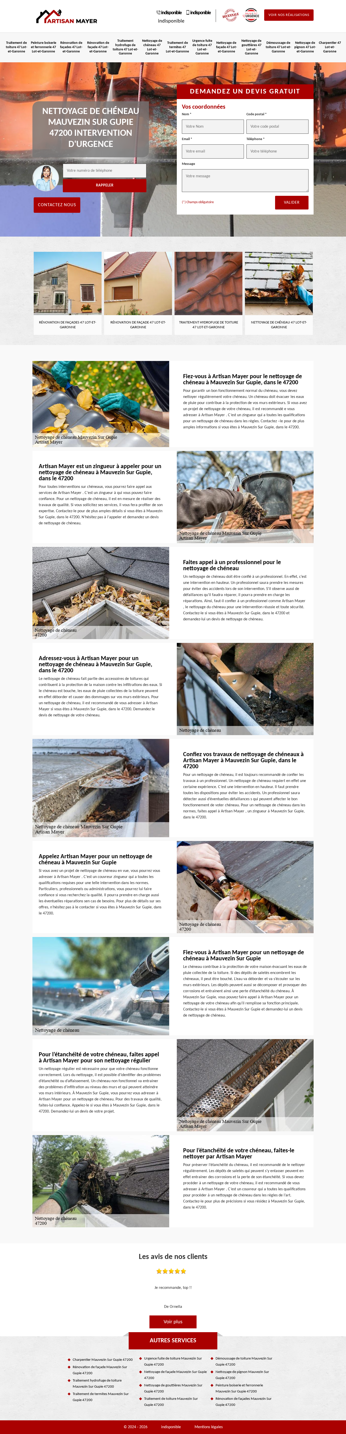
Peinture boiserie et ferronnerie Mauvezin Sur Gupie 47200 (239, 1388)
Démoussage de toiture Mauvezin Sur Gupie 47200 (244, 1362)
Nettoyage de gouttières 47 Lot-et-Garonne (251, 47)
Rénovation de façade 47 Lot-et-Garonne (98, 47)
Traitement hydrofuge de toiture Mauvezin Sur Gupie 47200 (97, 1384)
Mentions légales (209, 1427)
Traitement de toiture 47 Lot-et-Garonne (16, 47)
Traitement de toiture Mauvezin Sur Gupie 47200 (171, 1402)
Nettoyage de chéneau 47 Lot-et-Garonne (152, 47)
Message (188, 164)
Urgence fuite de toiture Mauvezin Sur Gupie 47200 (173, 1362)
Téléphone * (255, 139)
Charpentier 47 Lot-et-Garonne (330, 47)
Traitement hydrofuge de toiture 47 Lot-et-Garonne (125, 47)
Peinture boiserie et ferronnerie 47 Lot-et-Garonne (43, 47)
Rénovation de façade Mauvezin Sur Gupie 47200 (100, 1370)
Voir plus (173, 1322)
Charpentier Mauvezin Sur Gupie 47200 (103, 1360)
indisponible (171, 12)
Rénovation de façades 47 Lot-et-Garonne (71, 47)
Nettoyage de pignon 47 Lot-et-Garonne (305, 47)
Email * (187, 139)
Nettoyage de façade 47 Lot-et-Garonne (226, 47)
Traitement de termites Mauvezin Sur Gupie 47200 (101, 1397)
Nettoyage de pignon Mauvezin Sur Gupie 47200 (242, 1375)
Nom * (186, 114)
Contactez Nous (57, 205)
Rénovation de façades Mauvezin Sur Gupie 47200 (244, 1402)
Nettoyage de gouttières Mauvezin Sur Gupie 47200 (173, 1388)
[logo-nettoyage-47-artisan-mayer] (66, 16)
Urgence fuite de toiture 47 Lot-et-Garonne (202, 47)
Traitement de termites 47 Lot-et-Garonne (177, 47)
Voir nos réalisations (288, 15)
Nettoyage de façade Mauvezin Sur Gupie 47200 (175, 1375)
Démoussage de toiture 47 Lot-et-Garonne (278, 47)
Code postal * (256, 114)
